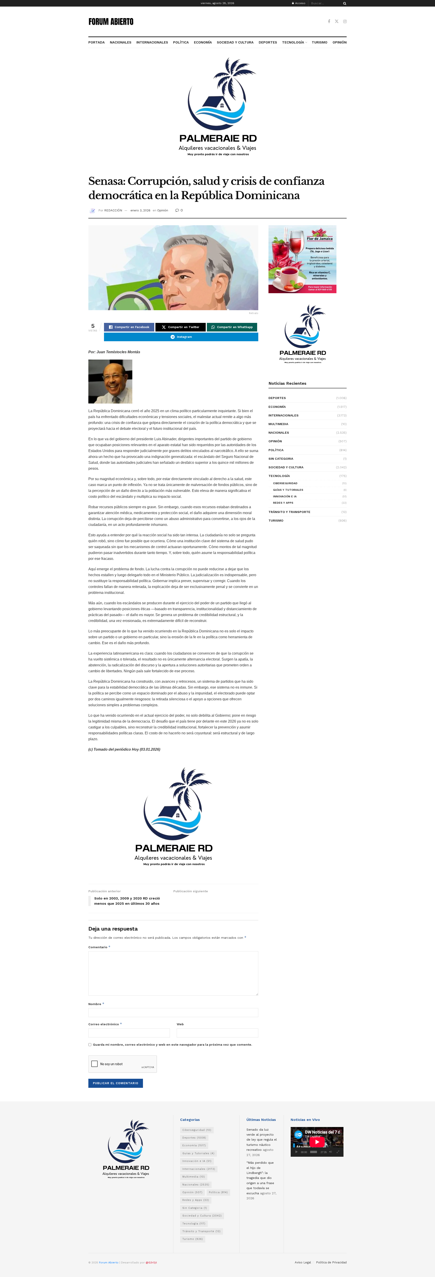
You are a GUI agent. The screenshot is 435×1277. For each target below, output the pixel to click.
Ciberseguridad (285, 483)
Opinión (162, 210)
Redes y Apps (283, 502)
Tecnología (279, 476)
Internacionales (283, 415)
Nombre (96, 1004)
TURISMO (319, 42)
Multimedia (278, 424)
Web (180, 1024)
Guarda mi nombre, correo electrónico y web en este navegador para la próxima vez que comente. (172, 1044)
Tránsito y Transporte (289, 512)
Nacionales (278, 432)
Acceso (299, 3)
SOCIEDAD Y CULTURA (235, 42)
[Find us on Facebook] (329, 21)
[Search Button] (344, 3)
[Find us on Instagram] (345, 21)
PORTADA (96, 42)
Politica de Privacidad (331, 1262)
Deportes (277, 398)
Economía (277, 407)
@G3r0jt (151, 1262)
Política (275, 450)
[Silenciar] (330, 1152)
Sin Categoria (280, 458)
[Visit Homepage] (111, 21)
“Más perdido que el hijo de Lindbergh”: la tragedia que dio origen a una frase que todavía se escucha (260, 1178)
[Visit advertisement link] (217, 114)
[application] (317, 1142)
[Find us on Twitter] (337, 21)
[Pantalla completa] (338, 1152)
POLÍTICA (181, 42)
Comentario (99, 947)
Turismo (275, 520)
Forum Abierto (109, 1262)
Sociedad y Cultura (285, 467)
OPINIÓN (340, 42)
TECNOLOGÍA (293, 42)
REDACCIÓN (113, 210)
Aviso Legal (303, 1262)
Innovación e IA (285, 496)
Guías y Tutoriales (288, 489)
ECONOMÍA (203, 42)
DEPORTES (268, 42)
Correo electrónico (105, 1024)
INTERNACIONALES (152, 42)
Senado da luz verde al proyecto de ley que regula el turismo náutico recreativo (261, 1140)
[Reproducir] (296, 1152)
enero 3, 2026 (140, 210)
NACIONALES (120, 42)
